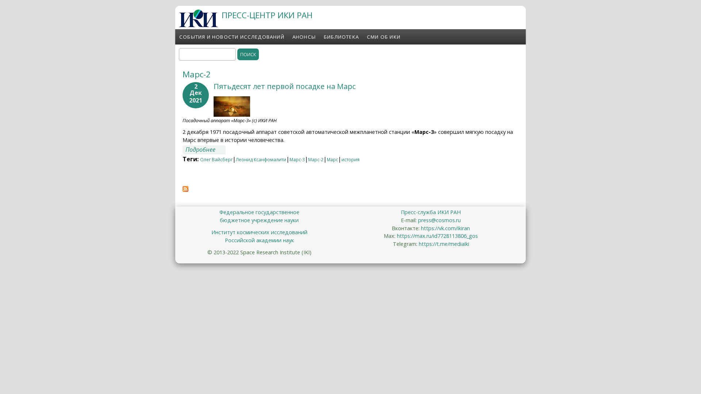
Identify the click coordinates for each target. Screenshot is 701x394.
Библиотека (341, 37)
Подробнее (205, 150)
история (350, 160)
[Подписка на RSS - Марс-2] (185, 190)
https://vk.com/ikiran (445, 228)
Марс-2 (315, 160)
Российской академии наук (259, 240)
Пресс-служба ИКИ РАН (431, 212)
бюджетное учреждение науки (259, 220)
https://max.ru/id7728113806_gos (437, 235)
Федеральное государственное (259, 212)
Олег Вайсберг (216, 160)
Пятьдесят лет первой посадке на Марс (285, 86)
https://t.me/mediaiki (444, 243)
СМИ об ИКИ (384, 37)
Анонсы (304, 37)
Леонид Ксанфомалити (261, 160)
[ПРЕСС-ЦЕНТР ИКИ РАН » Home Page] (198, 25)
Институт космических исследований (259, 232)
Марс (332, 160)
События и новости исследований (231, 37)
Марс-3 (297, 160)
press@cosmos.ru (439, 220)
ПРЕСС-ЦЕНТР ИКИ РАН (267, 15)
